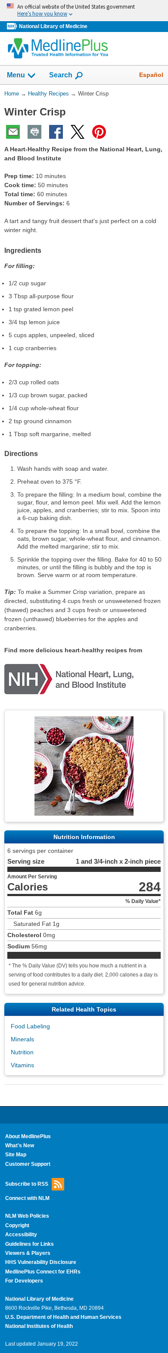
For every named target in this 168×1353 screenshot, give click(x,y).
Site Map (15, 1155)
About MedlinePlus (28, 1136)
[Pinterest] (99, 131)
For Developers (24, 1281)
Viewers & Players (27, 1253)
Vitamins (22, 1065)
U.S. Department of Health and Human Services (63, 1317)
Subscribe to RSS (26, 1184)
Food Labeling (30, 1026)
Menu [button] (16, 75)
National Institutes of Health (39, 1326)
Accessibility (21, 1235)
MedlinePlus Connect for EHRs (43, 1272)
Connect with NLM (27, 1198)
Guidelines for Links (29, 1244)
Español (151, 74)
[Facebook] (56, 131)
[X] (77, 131)
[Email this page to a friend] (13, 131)
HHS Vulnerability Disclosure (40, 1262)
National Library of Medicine (53, 26)
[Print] (34, 131)
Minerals (22, 1039)
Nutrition (22, 1052)
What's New (19, 1145)
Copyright (17, 1225)
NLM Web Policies (27, 1216)
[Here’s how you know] (84, 10)
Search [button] (60, 75)
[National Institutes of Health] (13, 26)
